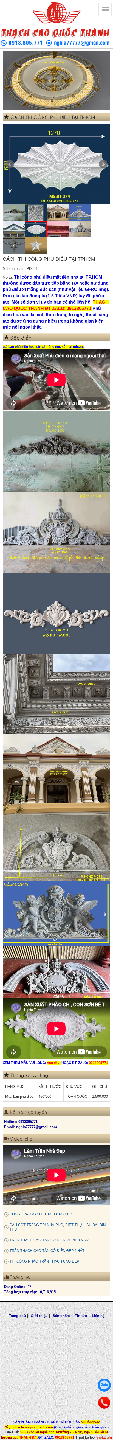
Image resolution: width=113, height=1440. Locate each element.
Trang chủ (17, 1316)
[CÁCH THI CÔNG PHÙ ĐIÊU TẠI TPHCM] (56, 164)
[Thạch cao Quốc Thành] (56, 12)
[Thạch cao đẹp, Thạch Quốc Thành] (56, 80)
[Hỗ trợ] (104, 1402)
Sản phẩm (61, 1316)
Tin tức (81, 1316)
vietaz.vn (104, 1437)
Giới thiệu (39, 1316)
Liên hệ (98, 1316)
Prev (9, 164)
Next (103, 164)
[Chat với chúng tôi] (104, 1385)
